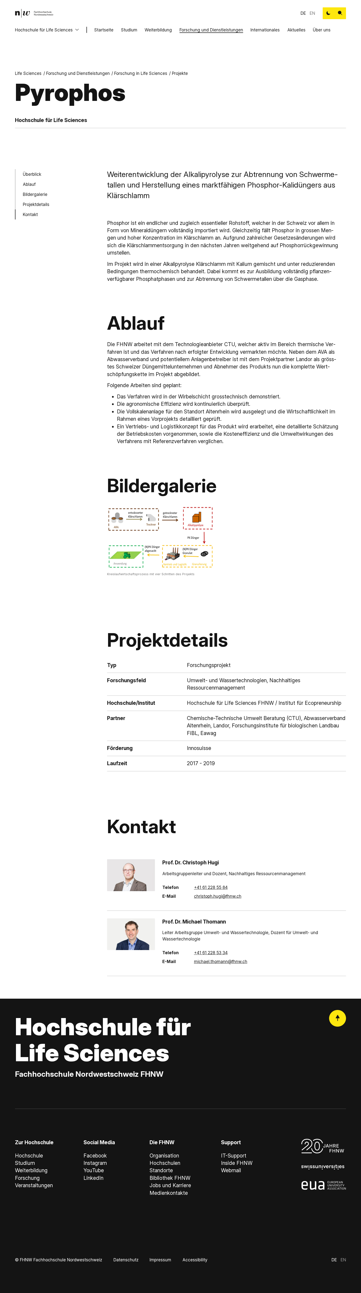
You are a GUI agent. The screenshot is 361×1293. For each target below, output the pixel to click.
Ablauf (29, 184)
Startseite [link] (103, 29)
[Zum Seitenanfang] (337, 1018)
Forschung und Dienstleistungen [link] (78, 73)
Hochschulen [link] (165, 1163)
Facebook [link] (95, 1156)
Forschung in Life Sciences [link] (140, 73)
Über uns (322, 29)
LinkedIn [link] (93, 1178)
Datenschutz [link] (126, 1259)
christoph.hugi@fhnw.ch (217, 896)
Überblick (32, 174)
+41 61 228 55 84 (211, 887)
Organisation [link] (164, 1156)
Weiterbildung (158, 29)
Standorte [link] (161, 1170)
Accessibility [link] (194, 1259)
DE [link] (303, 13)
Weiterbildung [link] (31, 1170)
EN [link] (312, 13)
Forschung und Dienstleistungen (211, 29)
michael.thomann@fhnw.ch (220, 961)
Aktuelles (296, 29)
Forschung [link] (27, 1178)
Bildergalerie (35, 194)
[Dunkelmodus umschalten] (328, 13)
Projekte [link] (180, 73)
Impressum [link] (160, 1259)
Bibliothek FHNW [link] (170, 1178)
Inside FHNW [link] (236, 1163)
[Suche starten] (340, 13)
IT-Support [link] (233, 1156)
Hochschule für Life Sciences (44, 29)
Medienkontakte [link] (169, 1193)
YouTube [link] (93, 1170)
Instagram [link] (95, 1163)
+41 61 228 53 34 (211, 952)
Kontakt (30, 214)
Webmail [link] (231, 1170)
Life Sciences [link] (28, 73)
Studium (129, 29)
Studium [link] (25, 1163)
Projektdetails (36, 204)
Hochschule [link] (29, 1156)
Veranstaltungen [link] (34, 1185)
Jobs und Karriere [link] (170, 1185)
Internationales (265, 29)
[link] (34, 13)
